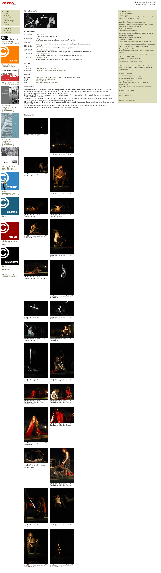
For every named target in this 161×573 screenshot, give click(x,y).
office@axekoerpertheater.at (45, 79)
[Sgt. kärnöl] (10, 164)
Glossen (6, 15)
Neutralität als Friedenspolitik (128, 30)
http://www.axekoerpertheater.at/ (47, 83)
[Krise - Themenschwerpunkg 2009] (10, 63)
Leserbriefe (7, 30)
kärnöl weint (123, 92)
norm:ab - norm (42, 58)
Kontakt (6, 24)
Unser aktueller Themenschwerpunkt (9, 66)
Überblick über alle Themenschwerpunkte (9, 276)
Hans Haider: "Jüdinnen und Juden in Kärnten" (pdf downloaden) (9, 142)
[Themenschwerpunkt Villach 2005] (10, 264)
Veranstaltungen (9, 21)
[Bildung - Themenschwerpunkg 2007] (10, 214)
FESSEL (40, 42)
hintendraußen (124, 15)
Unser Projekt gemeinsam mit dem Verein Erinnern (11, 83)
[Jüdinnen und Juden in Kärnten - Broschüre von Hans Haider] (10, 137)
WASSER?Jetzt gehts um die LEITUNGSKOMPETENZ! (11, 193)
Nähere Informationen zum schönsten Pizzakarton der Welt (9, 168)
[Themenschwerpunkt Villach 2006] (10, 239)
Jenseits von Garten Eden (46, 50)
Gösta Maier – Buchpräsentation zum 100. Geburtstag (135, 41)
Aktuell (6, 13)
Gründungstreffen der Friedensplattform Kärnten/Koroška (136, 65)
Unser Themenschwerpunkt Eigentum (9, 268)
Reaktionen (7, 32)
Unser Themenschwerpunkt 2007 (9, 218)
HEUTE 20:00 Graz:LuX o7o (46, 68)
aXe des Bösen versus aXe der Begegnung (51, 70)
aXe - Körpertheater (43, 54)
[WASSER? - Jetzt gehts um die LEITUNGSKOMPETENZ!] (10, 189)
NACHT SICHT (42, 34)
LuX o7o (40, 46)
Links (5, 22)
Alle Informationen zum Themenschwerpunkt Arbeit (10, 243)
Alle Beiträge (8, 17)
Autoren (6, 19)
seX (38, 38)
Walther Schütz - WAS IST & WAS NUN (130, 58)
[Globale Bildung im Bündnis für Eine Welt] (10, 40)
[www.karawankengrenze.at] (10, 80)
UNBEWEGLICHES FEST (127, 75)
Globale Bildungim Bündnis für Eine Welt (10, 42)
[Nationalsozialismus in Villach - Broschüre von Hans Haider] (10, 103)
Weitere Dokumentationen (127, 100)
